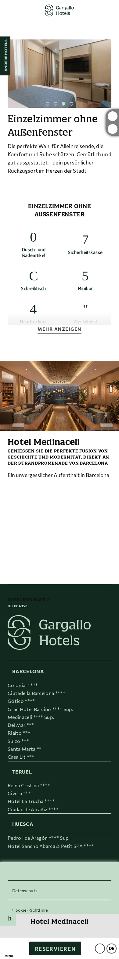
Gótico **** (21, 701)
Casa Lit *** (21, 757)
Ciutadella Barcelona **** (36, 693)
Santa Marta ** (24, 749)
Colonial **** (23, 685)
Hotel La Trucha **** (31, 801)
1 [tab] (47, 104)
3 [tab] (63, 104)
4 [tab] (71, 104)
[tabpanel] (59, 73)
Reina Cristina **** (29, 785)
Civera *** (19, 793)
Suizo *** (18, 741)
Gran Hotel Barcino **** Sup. (40, 709)
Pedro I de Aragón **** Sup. (39, 838)
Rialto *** (19, 733)
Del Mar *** (21, 725)
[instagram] (112, 116)
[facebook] (112, 129)
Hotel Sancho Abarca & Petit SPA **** (51, 846)
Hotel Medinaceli (60, 921)
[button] (8, 948)
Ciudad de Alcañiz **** (33, 809)
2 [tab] (55, 104)
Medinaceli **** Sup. (31, 717)
